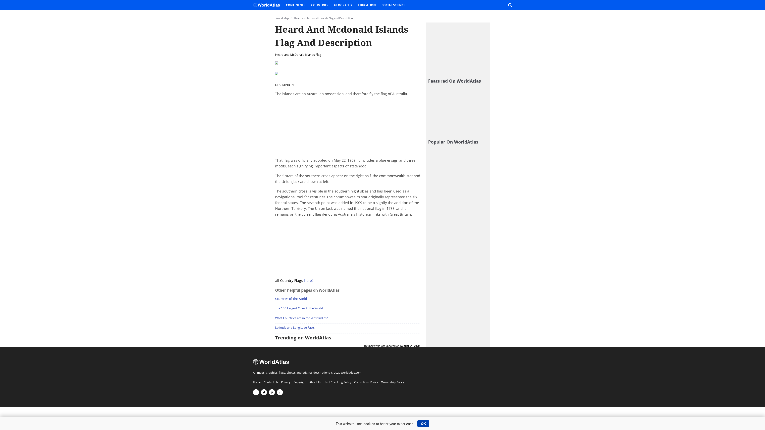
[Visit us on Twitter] (264, 392)
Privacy (285, 382)
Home (257, 382)
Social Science (393, 5)
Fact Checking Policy (338, 382)
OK (423, 423)
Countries (319, 5)
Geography (343, 5)
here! (308, 280)
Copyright (299, 382)
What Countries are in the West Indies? (301, 318)
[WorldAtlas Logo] (268, 5)
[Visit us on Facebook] (256, 392)
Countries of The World (291, 299)
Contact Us (271, 382)
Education (367, 5)
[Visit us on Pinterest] (272, 392)
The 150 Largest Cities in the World (299, 308)
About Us (315, 382)
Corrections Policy (366, 382)
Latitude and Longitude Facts (295, 327)
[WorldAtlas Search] (510, 5)
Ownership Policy (392, 382)
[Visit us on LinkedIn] (280, 392)
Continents (295, 5)
